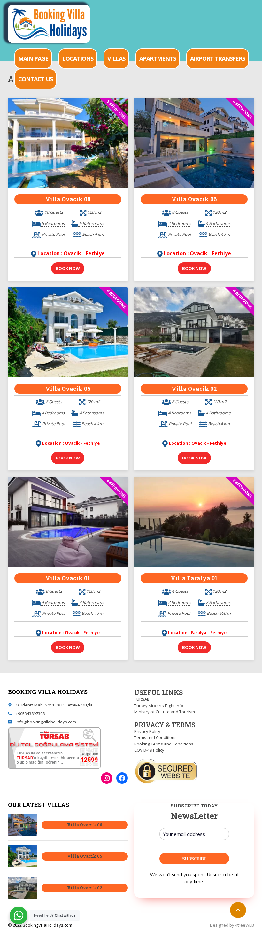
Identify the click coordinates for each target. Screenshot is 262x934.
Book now (68, 268)
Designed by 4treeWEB (232, 925)
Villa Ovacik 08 (67, 199)
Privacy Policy (147, 731)
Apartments (157, 58)
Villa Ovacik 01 (67, 578)
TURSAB (142, 699)
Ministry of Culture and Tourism (164, 711)
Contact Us (35, 79)
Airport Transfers (217, 58)
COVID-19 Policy (149, 750)
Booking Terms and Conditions (163, 744)
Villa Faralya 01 (194, 578)
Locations (77, 58)
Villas (116, 58)
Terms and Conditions (155, 737)
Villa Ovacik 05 (67, 388)
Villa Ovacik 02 (194, 388)
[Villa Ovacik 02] (22, 888)
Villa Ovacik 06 (194, 199)
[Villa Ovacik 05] (22, 856)
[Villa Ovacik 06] (22, 825)
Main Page (33, 58)
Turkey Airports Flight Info (158, 705)
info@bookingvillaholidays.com (46, 722)
